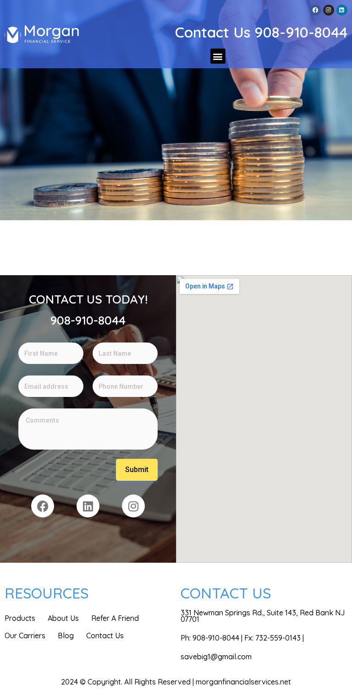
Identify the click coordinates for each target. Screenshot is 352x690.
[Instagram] (328, 10)
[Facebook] (315, 10)
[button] (218, 56)
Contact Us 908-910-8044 (261, 32)
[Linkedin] (341, 10)
